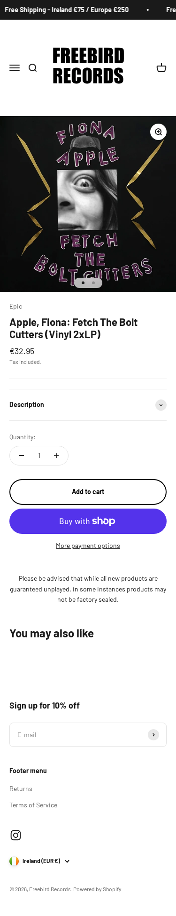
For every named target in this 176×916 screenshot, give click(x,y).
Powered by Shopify (97, 889)
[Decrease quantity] (21, 455)
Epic (15, 306)
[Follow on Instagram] (15, 835)
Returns (20, 788)
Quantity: (22, 437)
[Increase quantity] (56, 455)
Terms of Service (33, 805)
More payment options (88, 545)
